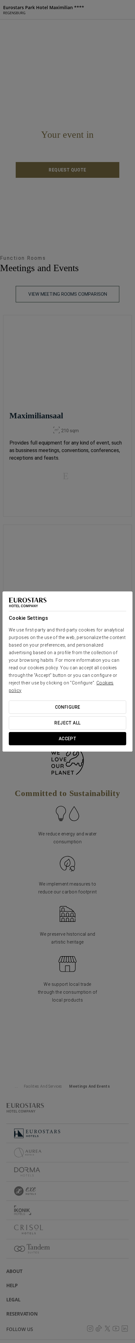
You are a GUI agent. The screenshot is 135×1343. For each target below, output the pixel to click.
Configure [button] (67, 707)
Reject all (67, 722)
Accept (68, 738)
